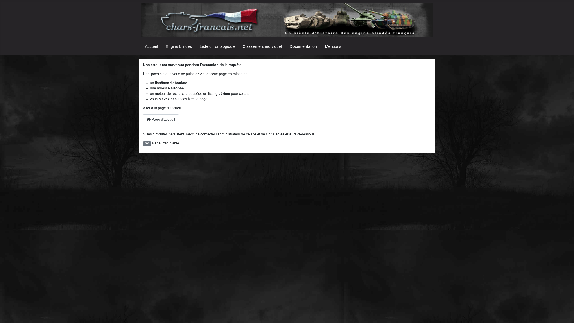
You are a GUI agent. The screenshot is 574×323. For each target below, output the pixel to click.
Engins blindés (179, 46)
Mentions (333, 46)
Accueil (151, 46)
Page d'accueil (163, 119)
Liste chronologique (217, 46)
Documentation (303, 46)
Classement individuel (262, 46)
